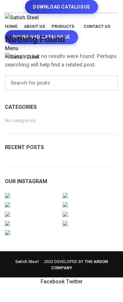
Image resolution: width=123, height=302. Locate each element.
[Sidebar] (8, 294)
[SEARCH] (109, 82)
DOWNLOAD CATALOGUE (61, 6)
